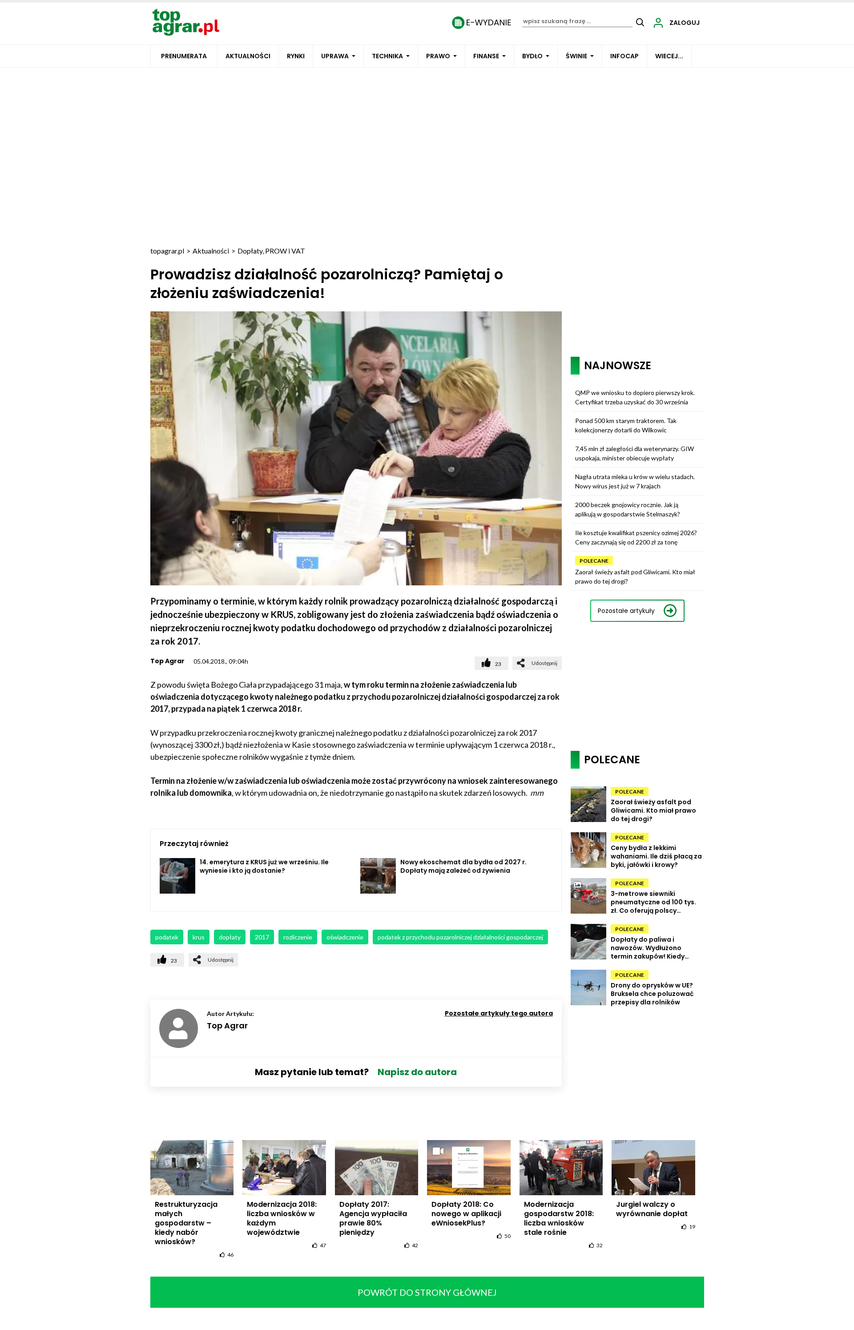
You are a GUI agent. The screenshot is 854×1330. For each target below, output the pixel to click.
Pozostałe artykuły (626, 610)
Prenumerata (184, 56)
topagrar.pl (167, 250)
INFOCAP (624, 56)
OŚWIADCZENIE (344, 937)
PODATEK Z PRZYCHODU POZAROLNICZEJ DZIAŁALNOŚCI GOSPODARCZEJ (460, 937)
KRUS (199, 937)
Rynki (296, 56)
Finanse (486, 56)
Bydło (532, 56)
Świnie (576, 56)
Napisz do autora (417, 1072)
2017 (262, 937)
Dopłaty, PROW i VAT (271, 250)
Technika (387, 56)
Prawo (438, 56)
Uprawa (335, 56)
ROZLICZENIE (297, 937)
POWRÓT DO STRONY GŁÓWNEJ (427, 1292)
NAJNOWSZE (617, 365)
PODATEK (166, 937)
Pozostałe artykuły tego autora (499, 1013)
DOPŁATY (230, 937)
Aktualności (248, 56)
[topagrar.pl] (186, 21)
